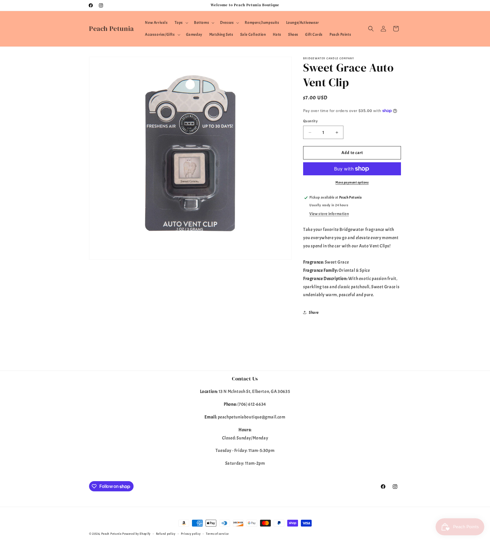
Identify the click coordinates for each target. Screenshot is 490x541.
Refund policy (166, 534)
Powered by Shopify (136, 534)
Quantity (310, 121)
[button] (181, 23)
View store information (329, 213)
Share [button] (314, 312)
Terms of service (217, 534)
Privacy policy (191, 534)
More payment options (352, 182)
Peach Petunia (111, 534)
